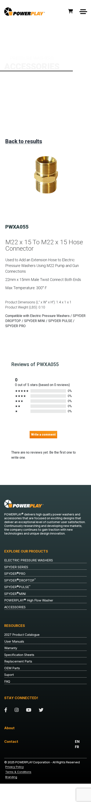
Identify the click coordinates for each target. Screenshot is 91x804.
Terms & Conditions (18, 771)
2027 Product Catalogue (22, 635)
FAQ (7, 681)
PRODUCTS (25, 30)
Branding (11, 777)
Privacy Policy (14, 766)
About (9, 728)
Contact (11, 741)
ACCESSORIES (41, 30)
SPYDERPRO (14, 574)
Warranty (10, 648)
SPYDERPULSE (17, 587)
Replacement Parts (18, 661)
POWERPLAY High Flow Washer (28, 600)
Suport (9, 675)
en (77, 741)
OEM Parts (12, 668)
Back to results (23, 141)
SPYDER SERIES (16, 567)
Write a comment (43, 434)
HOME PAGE (11, 30)
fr (77, 747)
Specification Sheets (19, 655)
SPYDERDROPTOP (20, 580)
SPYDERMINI (15, 594)
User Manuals (14, 641)
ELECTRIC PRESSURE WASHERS (28, 560)
